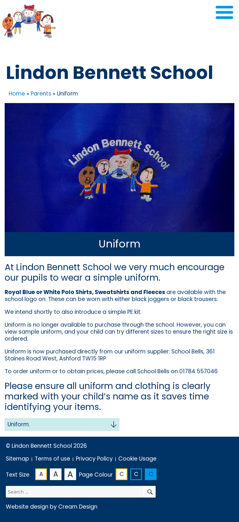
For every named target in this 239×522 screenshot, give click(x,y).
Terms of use (52, 459)
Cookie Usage (137, 459)
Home (17, 94)
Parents (41, 94)
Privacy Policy (94, 459)
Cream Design (77, 507)
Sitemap (17, 459)
